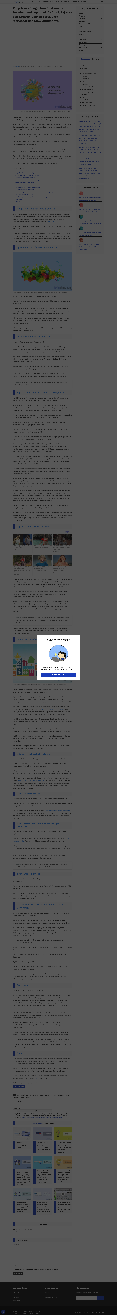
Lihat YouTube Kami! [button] (58, 675)
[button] (78, 636)
